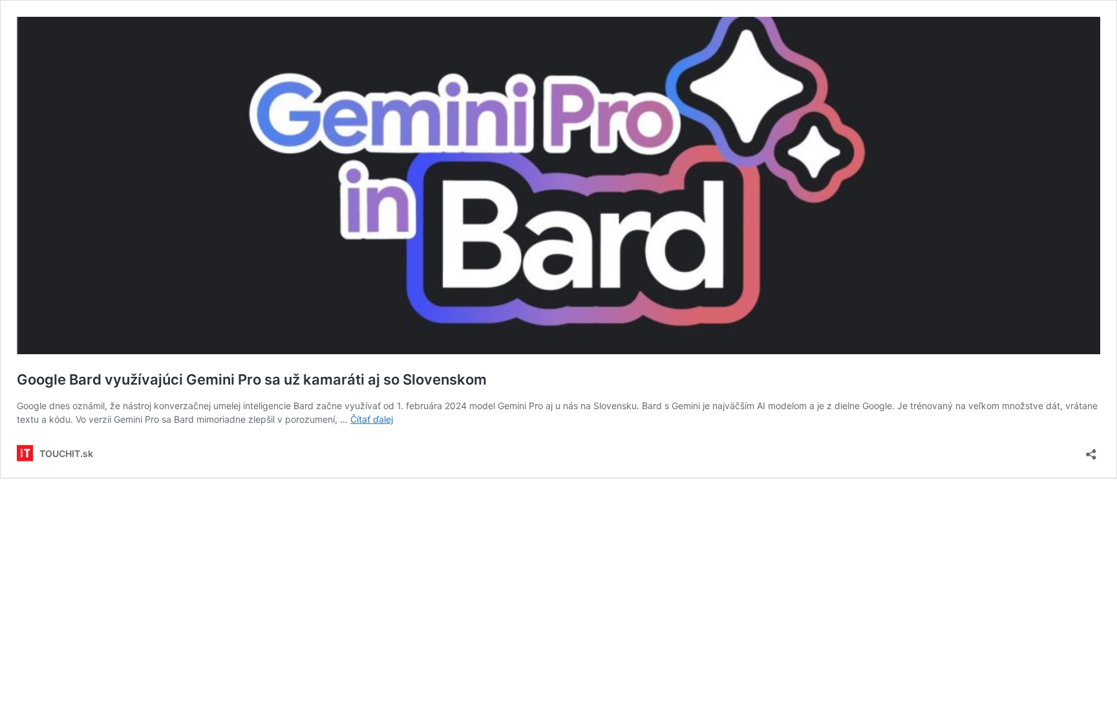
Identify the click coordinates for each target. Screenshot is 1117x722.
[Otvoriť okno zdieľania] (1091, 450)
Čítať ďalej (371, 419)
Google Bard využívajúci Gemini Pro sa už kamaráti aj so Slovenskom (252, 379)
